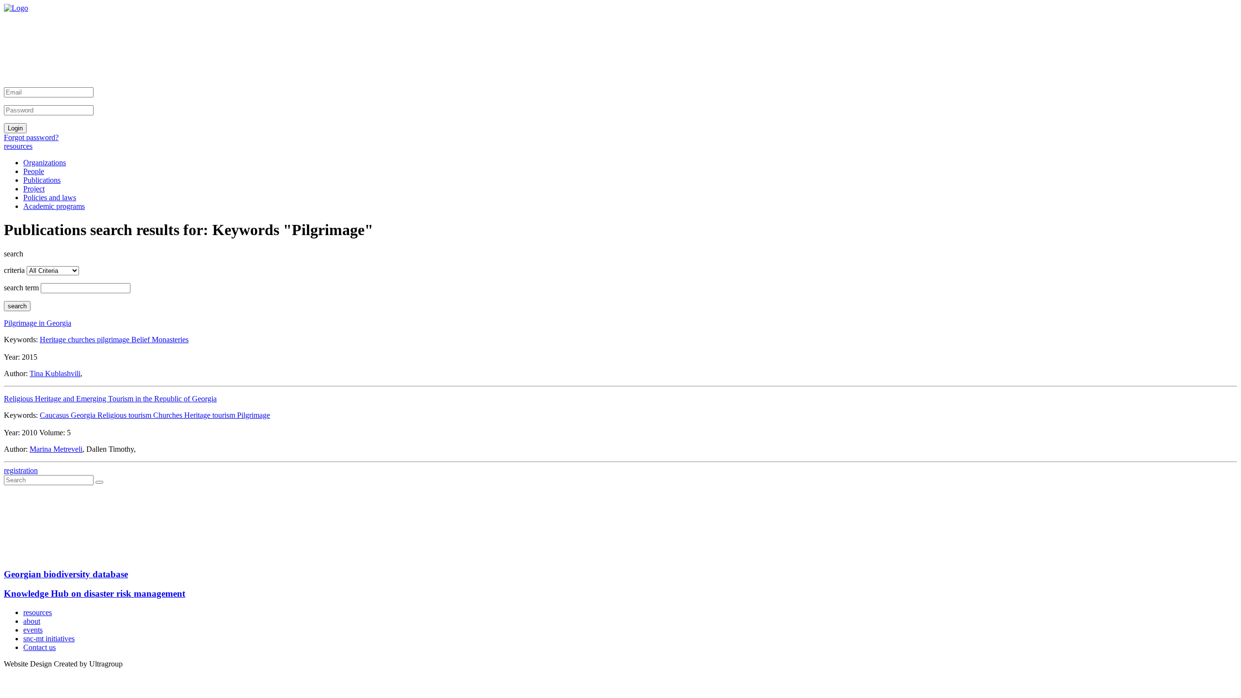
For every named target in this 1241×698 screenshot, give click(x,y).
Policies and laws (49, 197)
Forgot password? (31, 137)
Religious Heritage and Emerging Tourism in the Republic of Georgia (110, 399)
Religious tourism (125, 415)
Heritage (54, 339)
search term (21, 288)
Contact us (39, 647)
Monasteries (170, 339)
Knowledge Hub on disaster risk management (94, 593)
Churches (168, 415)
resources (18, 146)
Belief (141, 339)
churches (82, 339)
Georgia (84, 415)
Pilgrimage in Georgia (37, 323)
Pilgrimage (253, 415)
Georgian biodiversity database (66, 574)
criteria (14, 270)
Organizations (44, 163)
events (33, 630)
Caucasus (55, 415)
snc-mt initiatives (49, 639)
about (31, 621)
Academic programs (54, 206)
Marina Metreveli (56, 449)
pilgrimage (114, 339)
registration (21, 470)
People (33, 171)
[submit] (99, 482)
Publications (42, 180)
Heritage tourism (210, 415)
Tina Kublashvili (55, 373)
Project (34, 189)
